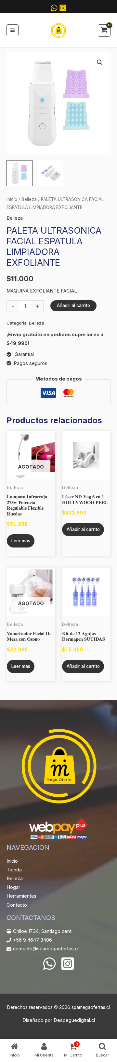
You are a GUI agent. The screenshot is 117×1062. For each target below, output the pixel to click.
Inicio (11, 199)
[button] (100, 62)
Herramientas (21, 896)
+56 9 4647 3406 (32, 940)
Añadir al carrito (73, 305)
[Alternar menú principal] (12, 30)
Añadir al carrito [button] (83, 529)
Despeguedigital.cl (74, 1020)
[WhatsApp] (49, 964)
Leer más (20, 540)
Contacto (16, 905)
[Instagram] (63, 8)
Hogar (13, 887)
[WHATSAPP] (54, 8)
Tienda (14, 870)
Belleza (29, 199)
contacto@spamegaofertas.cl (46, 949)
